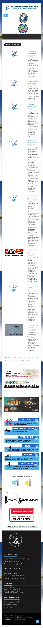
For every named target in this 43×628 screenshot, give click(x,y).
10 (12, 360)
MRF (23, 619)
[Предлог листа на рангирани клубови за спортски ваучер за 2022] (14, 83)
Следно (22, 360)
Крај (28, 360)
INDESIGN (16, 617)
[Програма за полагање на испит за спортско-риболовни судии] (14, 54)
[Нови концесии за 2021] (14, 288)
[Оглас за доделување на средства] (14, 143)
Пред (14, 357)
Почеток (8, 357)
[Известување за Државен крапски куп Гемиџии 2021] (14, 198)
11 (16, 360)
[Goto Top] (37, 621)
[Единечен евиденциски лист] (14, 107)
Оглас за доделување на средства (33, 142)
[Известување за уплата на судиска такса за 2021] (14, 330)
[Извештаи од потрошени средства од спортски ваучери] (14, 252)
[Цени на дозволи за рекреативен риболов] (21, 448)
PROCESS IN (8, 619)
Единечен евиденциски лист (32, 106)
